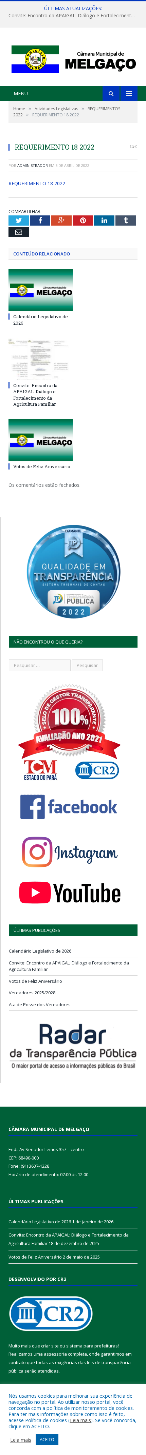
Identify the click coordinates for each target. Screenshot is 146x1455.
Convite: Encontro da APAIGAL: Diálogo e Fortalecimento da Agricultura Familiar (74, 16)
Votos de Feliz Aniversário (41, 466)
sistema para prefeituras (92, 1346)
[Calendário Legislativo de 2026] (40, 290)
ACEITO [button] (47, 1439)
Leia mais (80, 1420)
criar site (50, 1346)
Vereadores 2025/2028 (32, 993)
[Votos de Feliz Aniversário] (40, 440)
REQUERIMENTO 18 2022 (36, 183)
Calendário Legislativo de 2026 (40, 951)
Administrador (32, 165)
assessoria (55, 1354)
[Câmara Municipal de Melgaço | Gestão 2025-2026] (73, 57)
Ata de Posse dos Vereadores (40, 1004)
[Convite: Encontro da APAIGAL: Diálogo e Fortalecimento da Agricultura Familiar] (40, 359)
